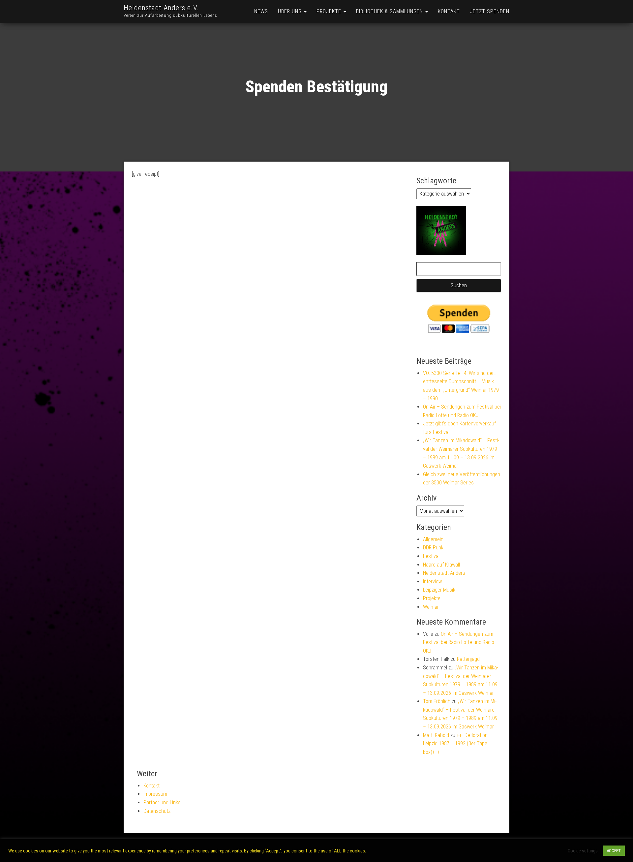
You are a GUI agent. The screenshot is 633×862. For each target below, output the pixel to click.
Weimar (431, 607)
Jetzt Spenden (489, 11)
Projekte (329, 11)
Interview (432, 581)
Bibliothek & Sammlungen (390, 11)
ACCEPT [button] (614, 850)
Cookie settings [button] (583, 851)
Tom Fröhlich (436, 701)
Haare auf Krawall (441, 565)
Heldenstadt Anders (444, 573)
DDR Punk (433, 547)
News (261, 11)
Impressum (155, 794)
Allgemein (433, 539)
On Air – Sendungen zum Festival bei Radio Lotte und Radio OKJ (458, 642)
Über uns (290, 11)
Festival (431, 556)
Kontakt (449, 11)
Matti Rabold (436, 735)
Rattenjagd (468, 659)
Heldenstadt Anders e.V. (161, 8)
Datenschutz (156, 811)
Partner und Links (162, 802)
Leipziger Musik (439, 590)
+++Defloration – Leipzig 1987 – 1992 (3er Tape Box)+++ (457, 743)
